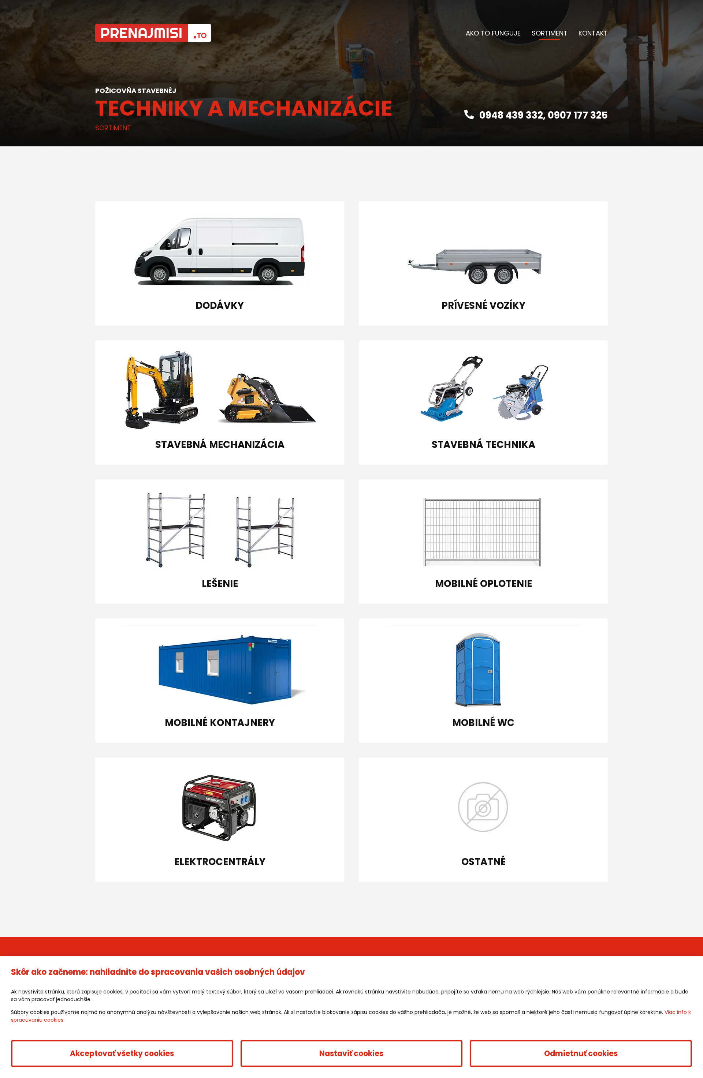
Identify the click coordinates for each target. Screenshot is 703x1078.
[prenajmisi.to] (153, 33)
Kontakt (593, 33)
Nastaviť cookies (351, 1053)
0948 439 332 (511, 115)
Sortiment (550, 33)
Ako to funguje (493, 33)
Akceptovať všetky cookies (122, 1053)
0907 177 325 (578, 115)
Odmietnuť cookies (581, 1053)
